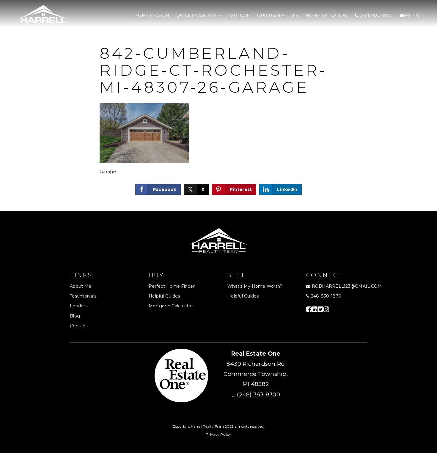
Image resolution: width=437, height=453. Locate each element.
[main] (218, 105)
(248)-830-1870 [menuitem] (375, 15)
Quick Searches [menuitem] (197, 15)
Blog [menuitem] (75, 316)
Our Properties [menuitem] (278, 15)
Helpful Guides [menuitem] (164, 296)
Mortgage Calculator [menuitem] (171, 306)
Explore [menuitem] (239, 15)
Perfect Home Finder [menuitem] (172, 286)
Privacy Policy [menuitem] (218, 434)
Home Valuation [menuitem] (327, 15)
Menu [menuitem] (411, 15)
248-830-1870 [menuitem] (325, 296)
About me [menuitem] (80, 286)
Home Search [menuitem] (151, 15)
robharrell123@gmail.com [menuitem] (347, 286)
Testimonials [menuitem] (83, 296)
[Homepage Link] (43, 15)
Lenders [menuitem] (78, 306)
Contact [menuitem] (78, 326)
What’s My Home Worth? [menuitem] (254, 286)
